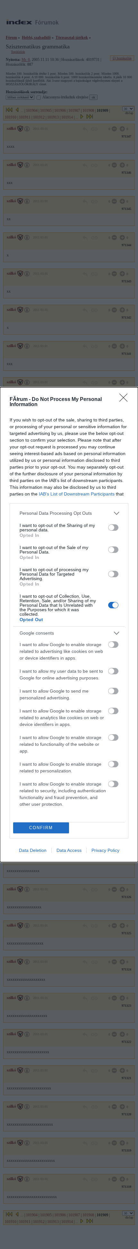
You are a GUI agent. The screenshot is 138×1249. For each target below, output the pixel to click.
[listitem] (69, 513)
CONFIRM (41, 827)
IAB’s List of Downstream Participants (77, 493)
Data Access (69, 850)
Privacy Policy (105, 850)
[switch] (113, 527)
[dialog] (69, 624)
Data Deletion (33, 850)
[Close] (125, 400)
